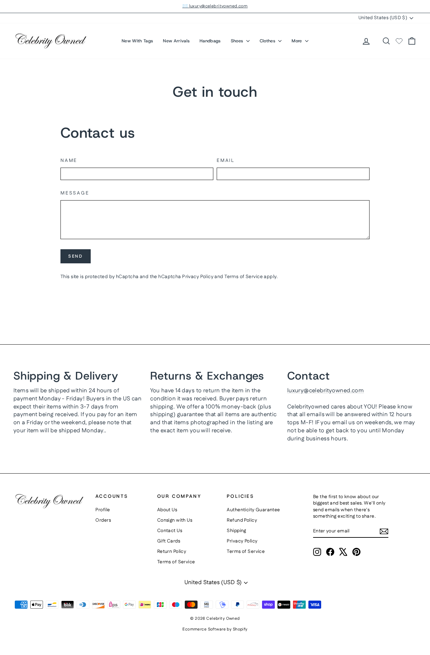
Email (225, 161)
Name (68, 161)
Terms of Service (243, 276)
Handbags (210, 41)
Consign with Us (174, 520)
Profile (102, 510)
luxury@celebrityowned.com (325, 391)
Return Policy (171, 551)
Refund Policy (242, 520)
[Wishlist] (399, 41)
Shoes (238, 41)
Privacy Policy (197, 276)
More (297, 41)
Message (74, 193)
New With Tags (137, 41)
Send (75, 256)
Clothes (268, 41)
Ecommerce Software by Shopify (214, 629)
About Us (167, 510)
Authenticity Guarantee (253, 510)
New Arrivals (176, 41)
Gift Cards (168, 541)
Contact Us (169, 530)
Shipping (236, 530)
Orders (103, 520)
